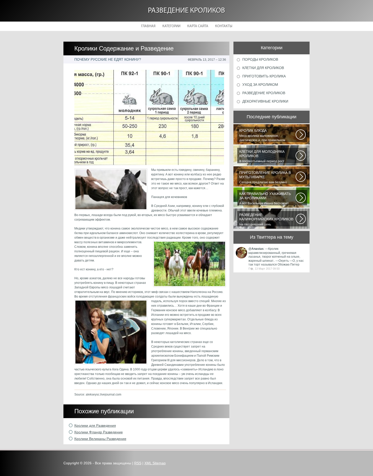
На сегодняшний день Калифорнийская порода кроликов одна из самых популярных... (266, 219)
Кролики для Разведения (95, 425)
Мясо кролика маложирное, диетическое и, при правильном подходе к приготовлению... (262, 135)
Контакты (223, 26)
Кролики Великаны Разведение (100, 439)
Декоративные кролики (265, 101)
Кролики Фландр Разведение (98, 432)
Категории (171, 26)
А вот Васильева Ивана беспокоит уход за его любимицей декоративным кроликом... (267, 198)
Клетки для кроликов (263, 68)
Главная (148, 26)
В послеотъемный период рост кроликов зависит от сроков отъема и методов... (266, 156)
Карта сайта (197, 26)
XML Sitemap (155, 463)
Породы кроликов (260, 59)
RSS (137, 463)
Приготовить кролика (264, 76)
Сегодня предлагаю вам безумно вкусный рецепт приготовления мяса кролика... (266, 177)
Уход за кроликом (260, 85)
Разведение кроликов (186, 10)
